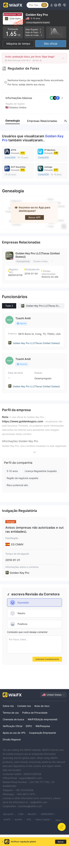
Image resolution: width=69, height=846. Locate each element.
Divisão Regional (12, 739)
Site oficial (50, 43)
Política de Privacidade (34, 712)
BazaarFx (8, 814)
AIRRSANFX (47, 814)
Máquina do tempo (18, 43)
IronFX (6, 819)
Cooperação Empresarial (42, 732)
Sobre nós (8, 705)
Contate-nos (24, 705)
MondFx (32, 814)
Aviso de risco (41, 705)
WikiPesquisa (43, 726)
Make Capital (43, 819)
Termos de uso (11, 712)
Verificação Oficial (12, 726)
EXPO (29, 726)
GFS (29, 819)
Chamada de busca (13, 719)
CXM (20, 814)
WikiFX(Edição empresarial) (42, 719)
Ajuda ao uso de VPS (14, 732)
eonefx (18, 819)
